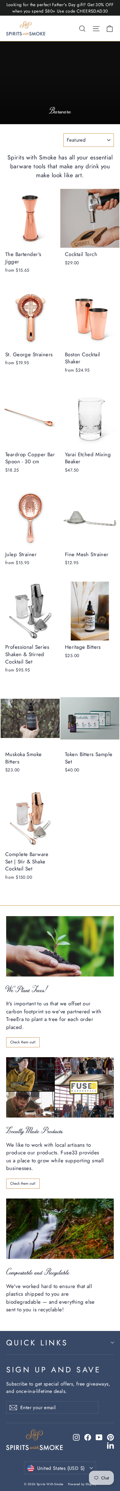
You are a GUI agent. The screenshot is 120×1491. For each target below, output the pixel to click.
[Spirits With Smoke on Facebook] (87, 1437)
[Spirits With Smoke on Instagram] (76, 1437)
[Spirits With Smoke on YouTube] (99, 1437)
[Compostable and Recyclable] (60, 1229)
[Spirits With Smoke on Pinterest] (110, 1437)
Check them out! (23, 1042)
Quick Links (37, 1342)
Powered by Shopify (82, 1484)
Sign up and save (53, 1369)
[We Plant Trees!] (60, 946)
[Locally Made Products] (60, 1087)
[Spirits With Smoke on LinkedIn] (110, 1445)
